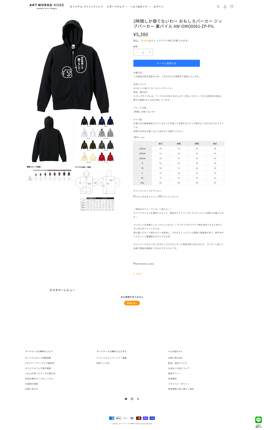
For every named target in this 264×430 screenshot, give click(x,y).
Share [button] (139, 273)
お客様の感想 (31, 383)
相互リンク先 (103, 362)
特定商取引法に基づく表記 (181, 388)
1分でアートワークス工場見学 (39, 362)
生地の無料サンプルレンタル (39, 378)
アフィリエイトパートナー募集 (112, 357)
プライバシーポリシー (179, 383)
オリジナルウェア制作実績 (38, 368)
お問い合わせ (31, 388)
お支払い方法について (179, 368)
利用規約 (172, 378)
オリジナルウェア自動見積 (38, 357)
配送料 (145, 40)
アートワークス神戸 (126, 423)
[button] (117, 6)
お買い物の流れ (175, 357)
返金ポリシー (174, 373)
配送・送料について (177, 362)
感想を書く (132, 303)
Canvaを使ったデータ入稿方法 (40, 373)
